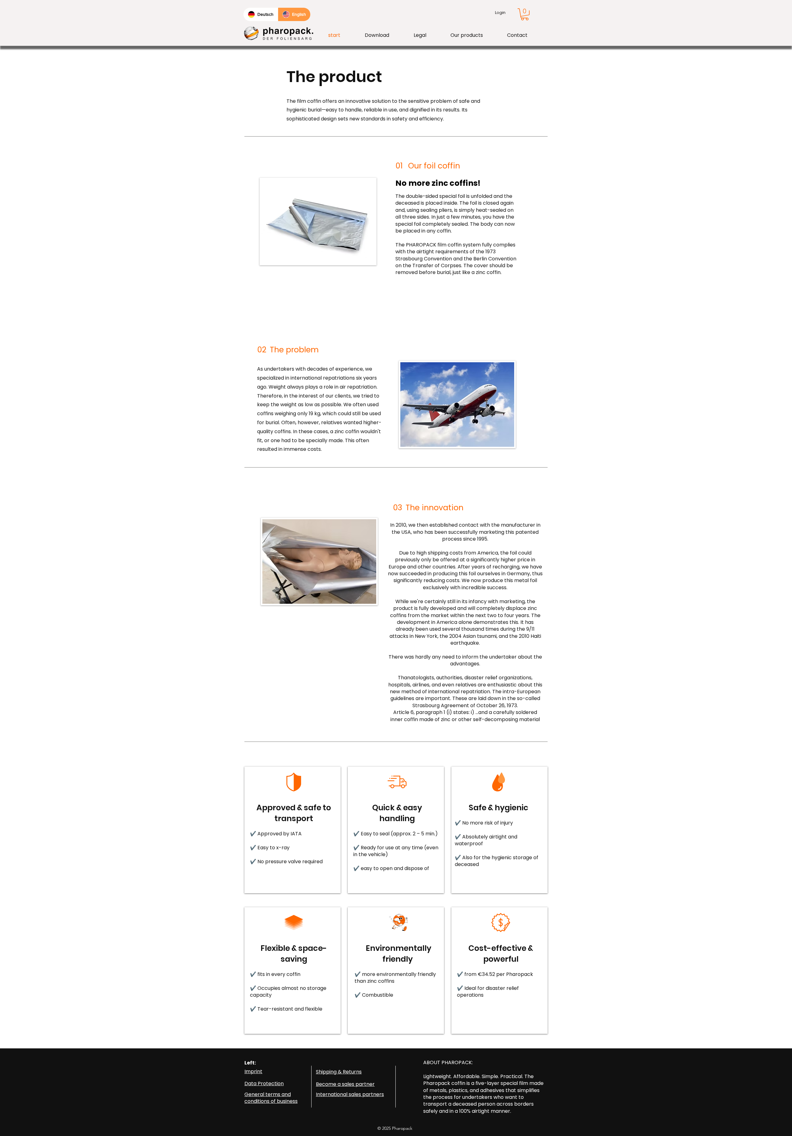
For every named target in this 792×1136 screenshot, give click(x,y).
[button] (525, 14)
